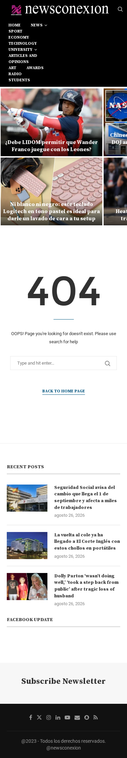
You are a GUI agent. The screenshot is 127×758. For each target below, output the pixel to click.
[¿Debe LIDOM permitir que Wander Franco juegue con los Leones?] (51, 122)
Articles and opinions (22, 58)
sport (15, 31)
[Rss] (95, 717)
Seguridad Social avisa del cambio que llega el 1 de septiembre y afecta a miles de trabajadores (85, 498)
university (20, 49)
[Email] (77, 717)
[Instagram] (48, 717)
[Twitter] (39, 717)
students (19, 80)
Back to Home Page (63, 391)
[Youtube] (67, 717)
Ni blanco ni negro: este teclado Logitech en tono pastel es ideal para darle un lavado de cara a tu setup (51, 211)
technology (22, 43)
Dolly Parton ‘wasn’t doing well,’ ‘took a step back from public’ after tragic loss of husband (86, 586)
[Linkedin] (58, 717)
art (12, 67)
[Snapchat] (86, 717)
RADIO (15, 74)
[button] (9, 156)
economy (18, 37)
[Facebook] (30, 717)
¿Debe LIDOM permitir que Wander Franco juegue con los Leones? (51, 146)
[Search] (120, 9)
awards (35, 67)
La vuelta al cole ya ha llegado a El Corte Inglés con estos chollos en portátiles (87, 541)
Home (14, 25)
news (37, 25)
